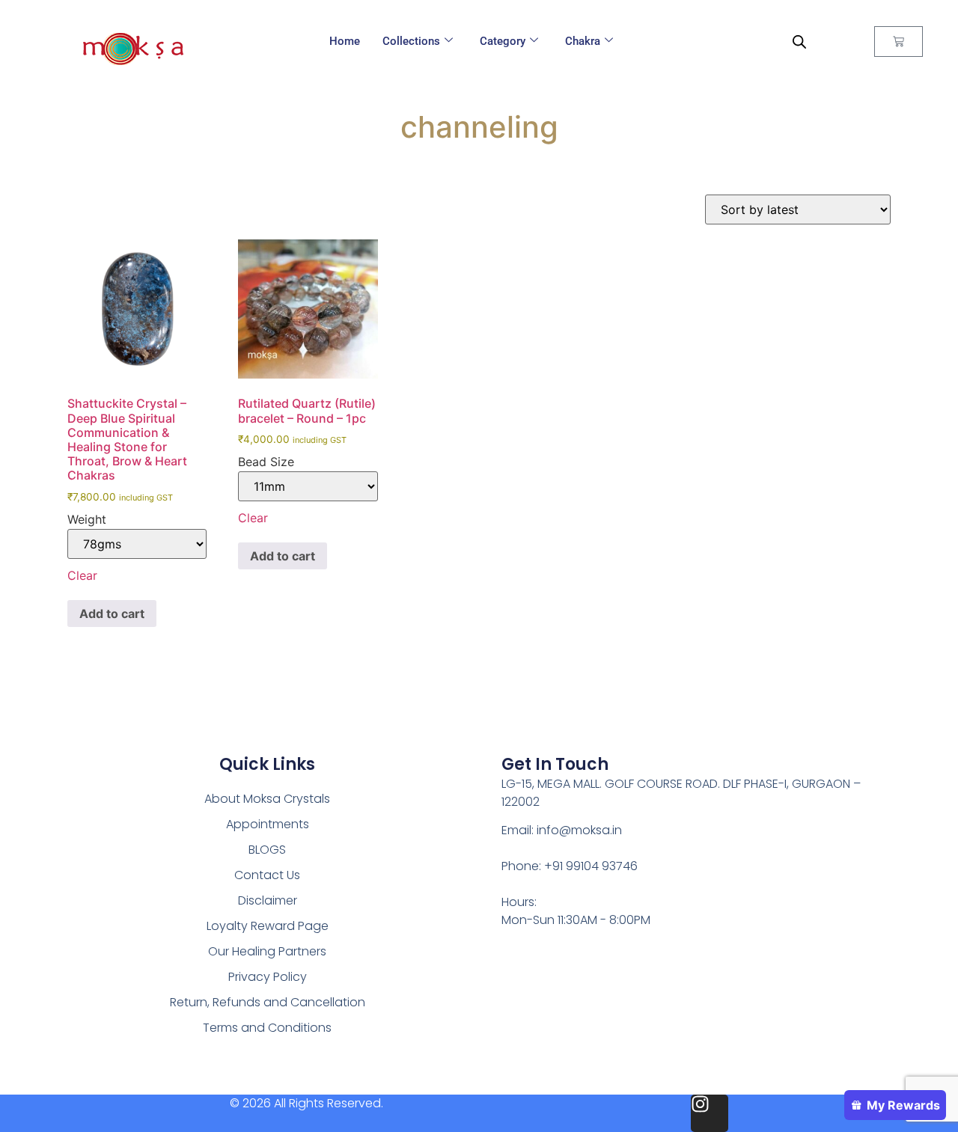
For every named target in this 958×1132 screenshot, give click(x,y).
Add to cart (111, 613)
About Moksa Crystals (267, 798)
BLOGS (267, 849)
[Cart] (898, 41)
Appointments (267, 824)
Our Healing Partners (267, 951)
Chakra (582, 41)
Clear (82, 575)
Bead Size (266, 462)
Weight (86, 519)
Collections (411, 41)
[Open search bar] (799, 41)
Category (502, 41)
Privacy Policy (267, 976)
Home (344, 41)
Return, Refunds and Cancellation (267, 1002)
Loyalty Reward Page (268, 925)
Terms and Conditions (267, 1027)
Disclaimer (267, 900)
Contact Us (267, 875)
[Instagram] (709, 1113)
